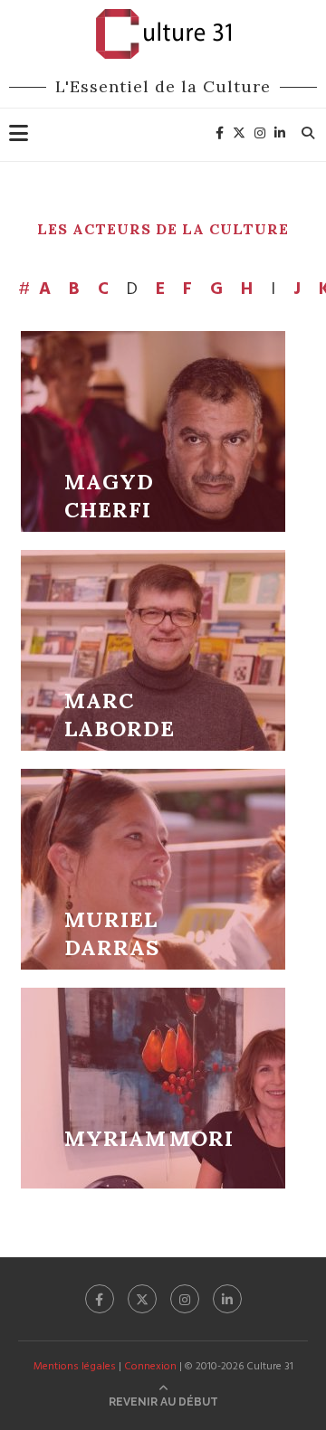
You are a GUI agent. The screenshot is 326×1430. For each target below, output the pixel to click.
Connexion (150, 1367)
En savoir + (153, 431)
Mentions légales (75, 1367)
